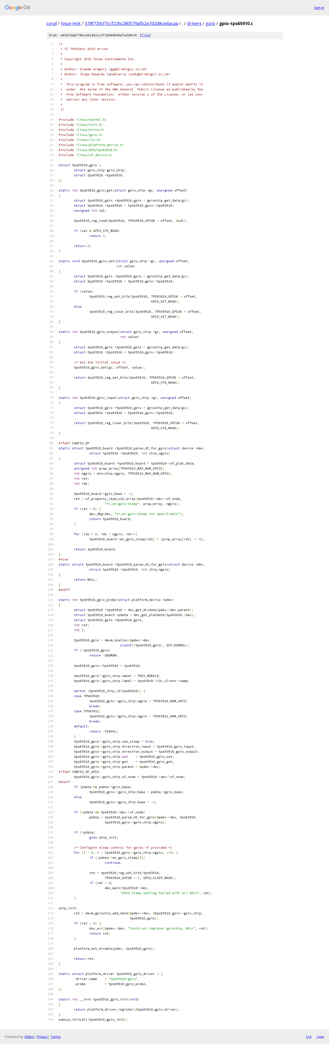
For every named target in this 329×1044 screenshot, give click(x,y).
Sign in (319, 7)
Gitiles (29, 1036)
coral (51, 23)
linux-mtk (71, 23)
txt (309, 1036)
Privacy (42, 1036)
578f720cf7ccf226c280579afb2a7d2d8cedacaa (131, 23)
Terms (56, 1036)
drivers (194, 23)
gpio (210, 23)
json (320, 1036)
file (145, 35)
